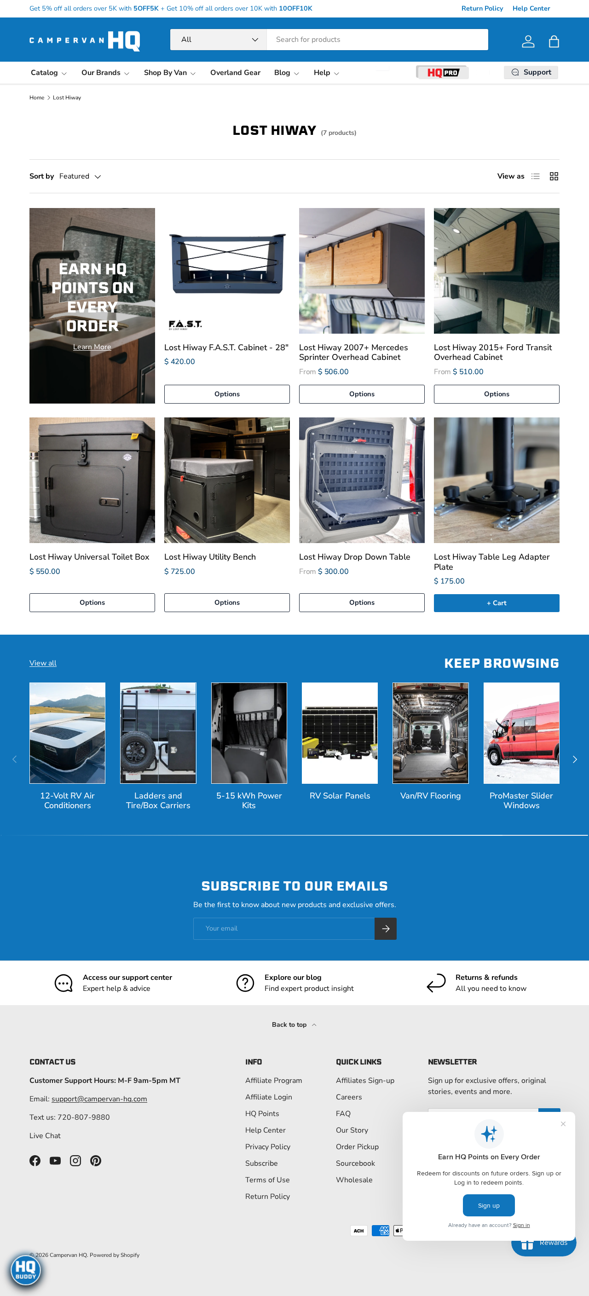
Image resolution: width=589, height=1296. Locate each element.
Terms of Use (267, 1180)
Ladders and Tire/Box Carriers (158, 800)
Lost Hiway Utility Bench (210, 556)
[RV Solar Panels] (339, 733)
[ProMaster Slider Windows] (521, 733)
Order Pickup (357, 1147)
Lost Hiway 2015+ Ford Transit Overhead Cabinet (493, 352)
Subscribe (261, 1163)
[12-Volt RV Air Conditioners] (67, 733)
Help (322, 73)
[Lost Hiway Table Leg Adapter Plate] (497, 480)
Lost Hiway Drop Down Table (354, 556)
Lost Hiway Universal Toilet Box (89, 556)
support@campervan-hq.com (99, 1099)
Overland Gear (235, 73)
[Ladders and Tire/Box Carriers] (158, 733)
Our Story (352, 1130)
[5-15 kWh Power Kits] (249, 733)
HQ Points (262, 1114)
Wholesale (354, 1180)
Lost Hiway (67, 97)
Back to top (290, 1024)
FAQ (343, 1114)
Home (36, 97)
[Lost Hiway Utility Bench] (227, 480)
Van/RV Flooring (430, 795)
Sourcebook (355, 1163)
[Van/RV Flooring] (430, 733)
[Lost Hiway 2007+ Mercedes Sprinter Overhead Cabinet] (362, 271)
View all (43, 663)
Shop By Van (165, 73)
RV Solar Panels (340, 795)
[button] (554, 41)
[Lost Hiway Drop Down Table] (362, 480)
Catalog (44, 73)
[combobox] (329, 39)
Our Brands (101, 73)
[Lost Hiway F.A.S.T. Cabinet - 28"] (227, 271)
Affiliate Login (268, 1097)
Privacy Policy (267, 1147)
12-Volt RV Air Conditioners (67, 800)
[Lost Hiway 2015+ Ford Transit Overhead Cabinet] (497, 271)
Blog (282, 73)
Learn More (92, 347)
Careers (349, 1097)
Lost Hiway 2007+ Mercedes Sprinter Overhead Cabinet (353, 352)
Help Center (531, 8)
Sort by (41, 176)
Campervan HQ (68, 1255)
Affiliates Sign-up (365, 1081)
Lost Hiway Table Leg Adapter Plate (492, 561)
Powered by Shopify (114, 1255)
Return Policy (482, 8)
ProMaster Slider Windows (521, 800)
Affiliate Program (273, 1081)
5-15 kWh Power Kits (249, 800)
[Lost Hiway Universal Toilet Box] (92, 480)
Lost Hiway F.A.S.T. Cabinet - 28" (226, 347)
